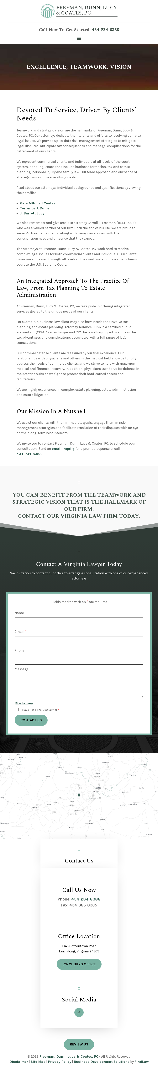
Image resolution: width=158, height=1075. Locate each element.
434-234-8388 (105, 29)
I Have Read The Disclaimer (39, 710)
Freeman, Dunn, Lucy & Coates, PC (68, 1056)
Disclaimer (24, 703)
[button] (79, 38)
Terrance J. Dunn (34, 208)
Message (22, 669)
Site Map (38, 1062)
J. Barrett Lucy (32, 213)
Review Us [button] (79, 1044)
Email (20, 631)
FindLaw (141, 1062)
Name (19, 613)
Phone (19, 650)
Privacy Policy (59, 1062)
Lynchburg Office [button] (79, 964)
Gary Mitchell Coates (37, 203)
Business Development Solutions (101, 1062)
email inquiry (63, 448)
